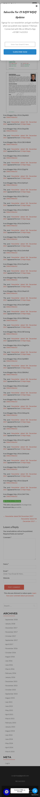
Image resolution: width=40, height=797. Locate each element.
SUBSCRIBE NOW (20, 51)
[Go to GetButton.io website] (34, 795)
